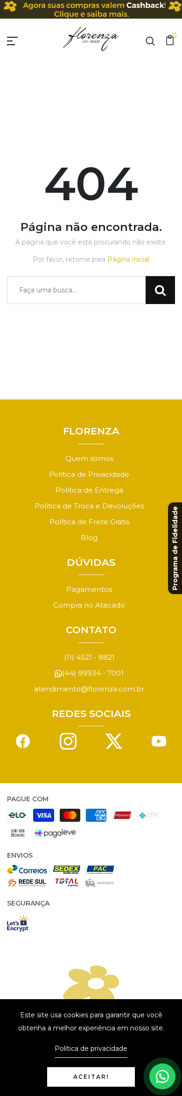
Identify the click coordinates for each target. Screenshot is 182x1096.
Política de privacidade (91, 1048)
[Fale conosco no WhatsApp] (162, 1076)
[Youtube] (159, 740)
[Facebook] (22, 740)
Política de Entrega (89, 490)
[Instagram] (68, 740)
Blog (89, 537)
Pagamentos (89, 589)
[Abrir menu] (23, 39)
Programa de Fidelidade (175, 548)
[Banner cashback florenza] (91, 9)
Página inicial (128, 259)
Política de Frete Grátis (89, 521)
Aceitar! (91, 1076)
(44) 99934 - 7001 (93, 673)
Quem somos (89, 458)
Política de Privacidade (89, 474)
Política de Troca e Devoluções (89, 505)
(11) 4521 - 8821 (89, 657)
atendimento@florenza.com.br (89, 688)
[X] (113, 740)
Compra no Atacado (89, 605)
